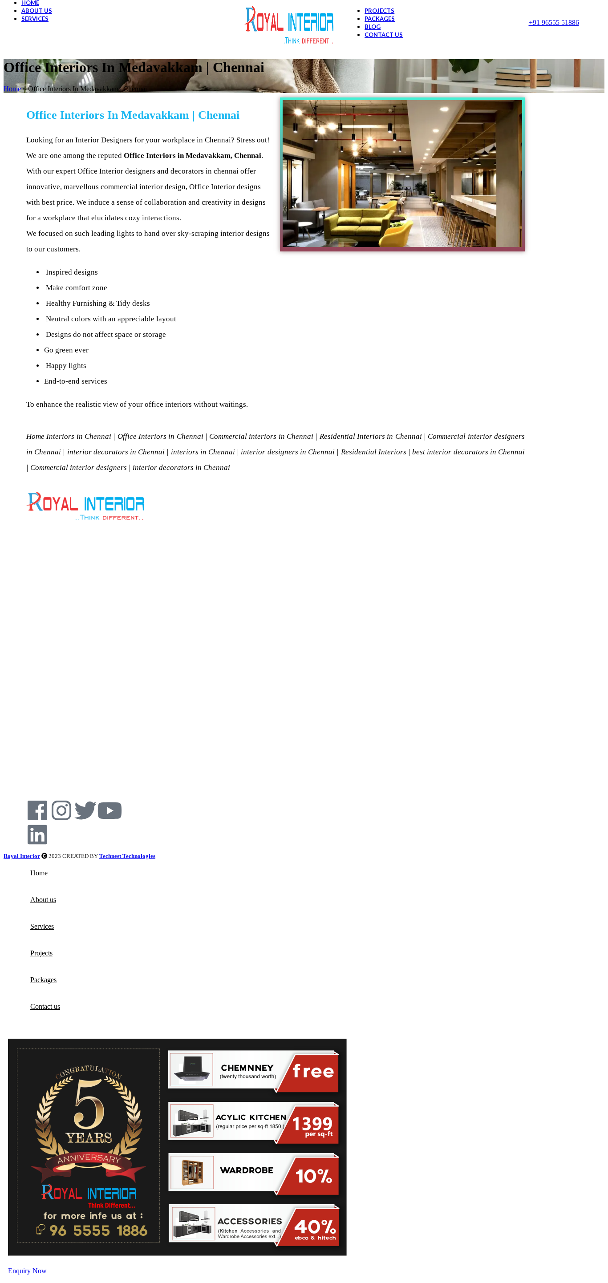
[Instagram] (61, 810)
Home (12, 89)
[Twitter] (85, 810)
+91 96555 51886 (554, 22)
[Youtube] (109, 810)
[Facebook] (37, 810)
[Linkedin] (37, 834)
